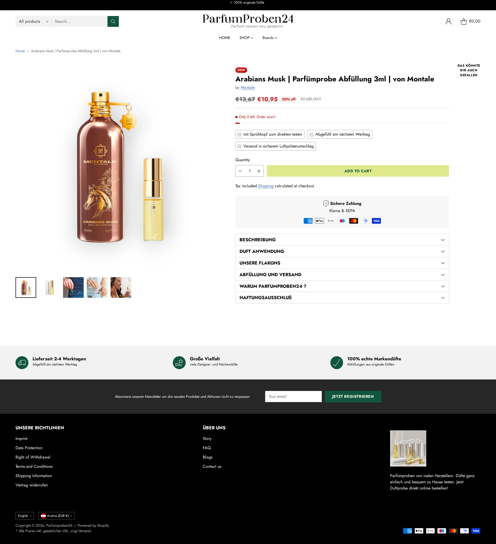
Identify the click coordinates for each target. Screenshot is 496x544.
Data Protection (29, 448)
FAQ (207, 448)
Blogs (207, 457)
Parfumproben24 (59, 525)
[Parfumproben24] (248, 21)
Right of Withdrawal (33, 457)
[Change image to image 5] (121, 287)
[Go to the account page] (448, 21)
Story (207, 438)
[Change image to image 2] (49, 287)
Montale (248, 87)
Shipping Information (34, 476)
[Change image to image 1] (26, 287)
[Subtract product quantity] (240, 170)
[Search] (113, 21)
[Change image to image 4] (97, 287)
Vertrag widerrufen (32, 485)
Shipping (266, 186)
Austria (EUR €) (58, 515)
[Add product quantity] (259, 170)
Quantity (242, 160)
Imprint (21, 438)
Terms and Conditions (34, 466)
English (23, 515)
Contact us (212, 466)
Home (20, 50)
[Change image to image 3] (73, 287)
